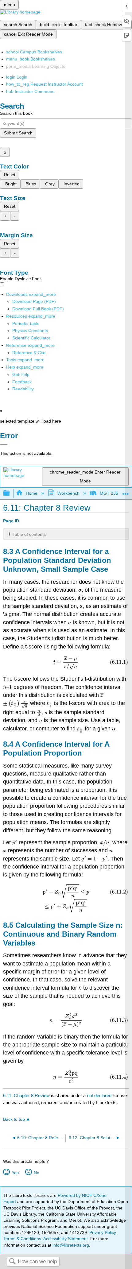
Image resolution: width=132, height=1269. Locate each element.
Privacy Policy (102, 1232)
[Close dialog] (4, 444)
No (36, 1172)
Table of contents (29, 534)
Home (31, 493)
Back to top (14, 1119)
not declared (100, 1095)
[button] (22, 381)
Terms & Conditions (22, 1238)
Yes (15, 1172)
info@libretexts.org (70, 1245)
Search (12, 1262)
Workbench (68, 493)
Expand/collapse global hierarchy (10, 493)
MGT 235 (109, 493)
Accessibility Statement (65, 1238)
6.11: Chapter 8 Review (26, 1095)
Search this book (16, 113)
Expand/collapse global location (125, 491)
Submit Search (18, 132)
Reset (9, 174)
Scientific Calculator (31, 337)
